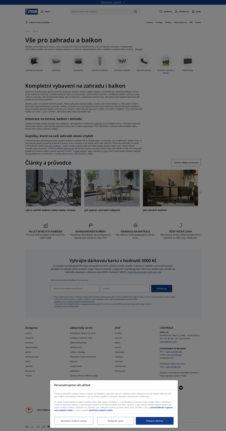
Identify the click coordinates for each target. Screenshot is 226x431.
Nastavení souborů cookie (74, 421)
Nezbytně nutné (115, 421)
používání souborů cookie (100, 410)
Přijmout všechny (154, 421)
